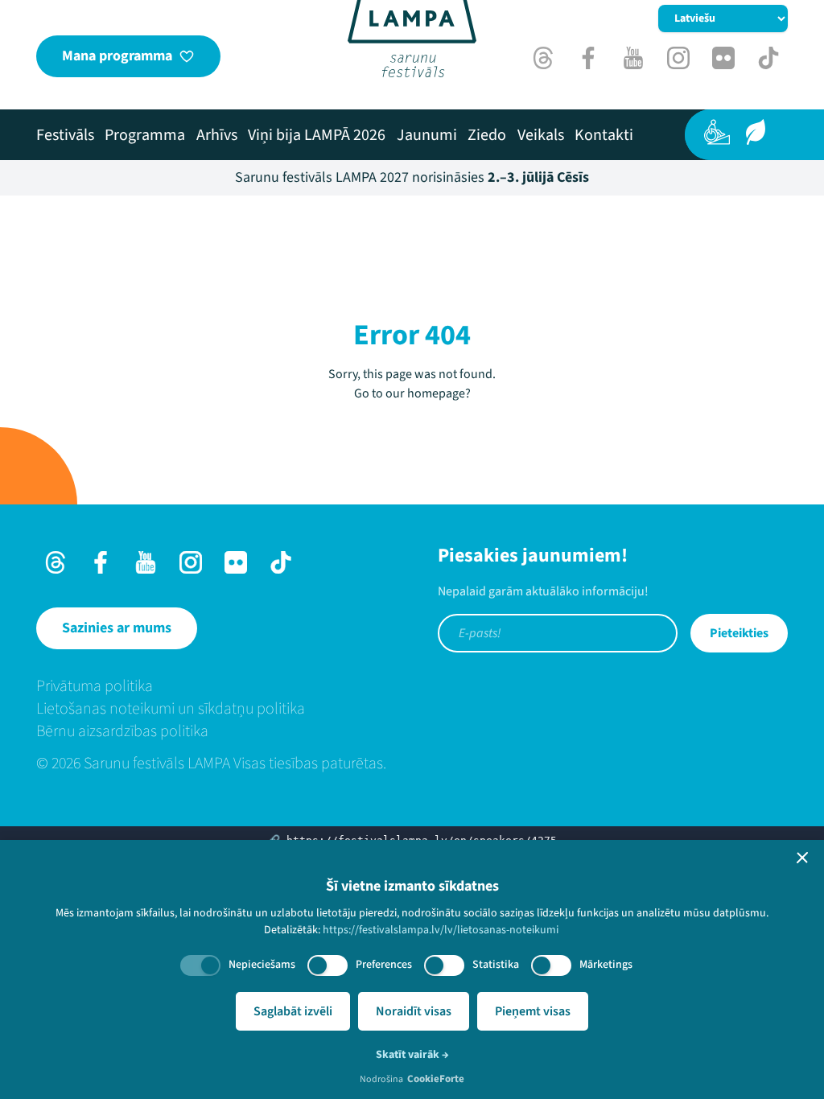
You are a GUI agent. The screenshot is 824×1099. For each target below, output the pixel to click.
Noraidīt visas (413, 1011)
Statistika (495, 965)
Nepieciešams (262, 965)
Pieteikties (739, 633)
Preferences (384, 965)
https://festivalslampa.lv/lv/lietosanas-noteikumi (440, 930)
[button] (802, 857)
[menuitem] (65, 135)
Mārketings (605, 965)
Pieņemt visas (533, 1011)
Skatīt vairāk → (412, 1055)
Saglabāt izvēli (292, 1011)
